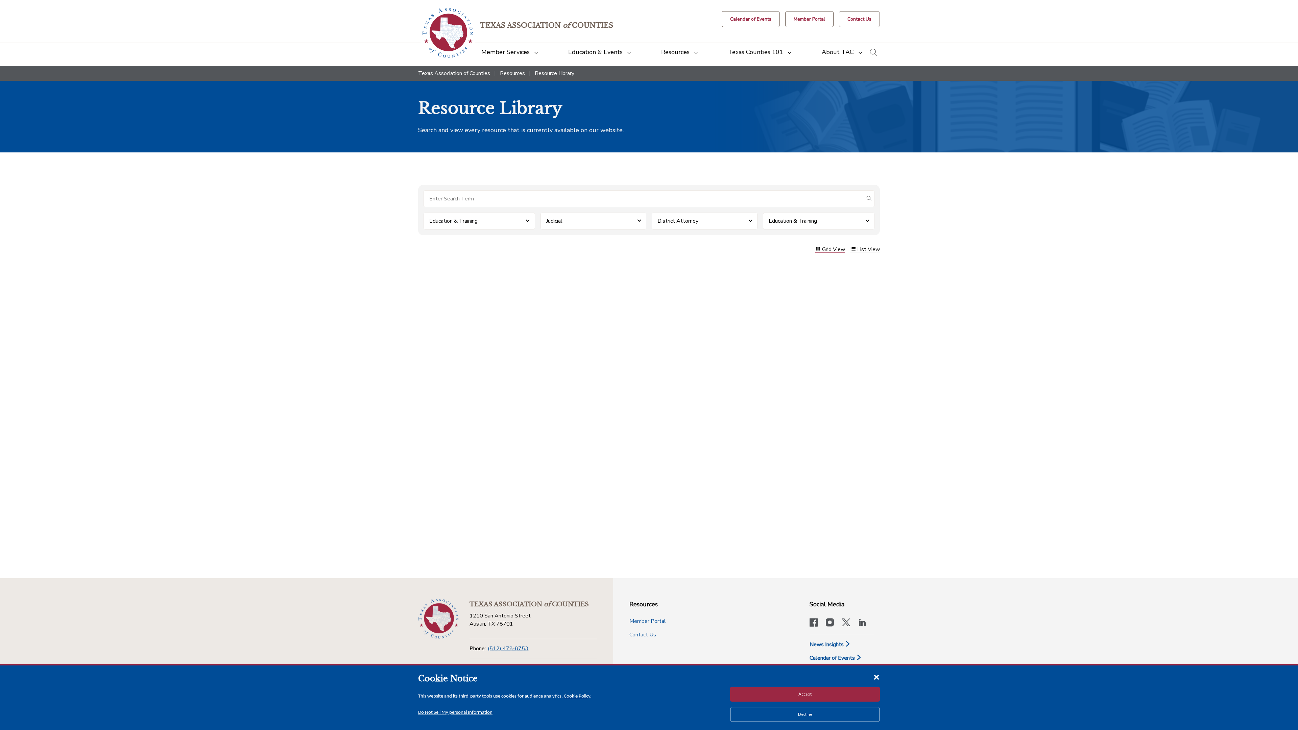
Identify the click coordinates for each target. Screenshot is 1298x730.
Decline (805, 714)
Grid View (833, 249)
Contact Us (642, 634)
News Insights (827, 644)
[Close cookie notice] (876, 677)
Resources (512, 73)
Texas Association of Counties (454, 73)
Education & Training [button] (453, 221)
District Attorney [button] (677, 221)
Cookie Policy (577, 696)
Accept (805, 694)
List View (868, 249)
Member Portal (647, 621)
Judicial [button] (554, 221)
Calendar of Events (833, 658)
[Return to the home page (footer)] (438, 619)
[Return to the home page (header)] (447, 33)
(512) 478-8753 (508, 648)
